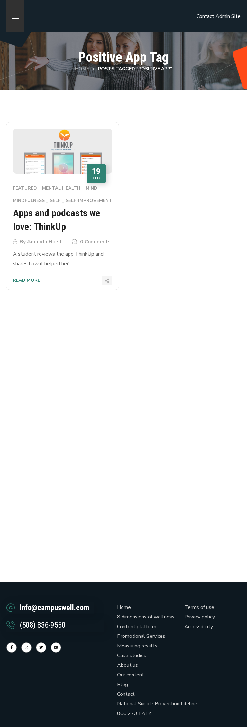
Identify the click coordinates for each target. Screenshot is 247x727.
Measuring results (137, 645)
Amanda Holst (44, 241)
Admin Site (228, 16)
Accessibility (198, 626)
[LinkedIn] (41, 647)
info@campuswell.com (54, 607)
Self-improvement (89, 200)
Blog (122, 684)
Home (82, 69)
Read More (26, 280)
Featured (25, 188)
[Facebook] (11, 647)
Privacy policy (199, 616)
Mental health (61, 188)
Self (55, 200)
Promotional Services (141, 636)
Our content (130, 674)
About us (127, 665)
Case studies (131, 655)
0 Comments (95, 241)
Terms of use (199, 607)
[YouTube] (56, 647)
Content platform (136, 626)
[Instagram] (26, 647)
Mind (91, 188)
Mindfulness (29, 200)
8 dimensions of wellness (146, 616)
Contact (205, 16)
